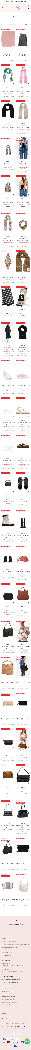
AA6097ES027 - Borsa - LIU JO (8, 826)
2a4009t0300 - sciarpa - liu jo (7, 55)
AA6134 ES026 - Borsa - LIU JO (23, 900)
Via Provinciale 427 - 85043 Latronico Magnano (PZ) (15, 944)
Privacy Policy (5, 991)
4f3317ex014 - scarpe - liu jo (8, 572)
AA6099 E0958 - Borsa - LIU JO (23, 864)
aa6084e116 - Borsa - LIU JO (8, 790)
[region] (15, 924)
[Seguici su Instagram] (7, 1018)
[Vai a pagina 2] (24, 911)
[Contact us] (27, 1041)
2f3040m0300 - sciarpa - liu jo (23, 277)
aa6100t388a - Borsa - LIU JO (8, 900)
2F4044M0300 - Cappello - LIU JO (23, 312)
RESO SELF (5, 1013)
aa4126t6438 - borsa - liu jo (23, 572)
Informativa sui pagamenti (8, 999)
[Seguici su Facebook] (2, 1018)
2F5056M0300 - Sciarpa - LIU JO (23, 348)
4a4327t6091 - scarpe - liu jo (8, 423)
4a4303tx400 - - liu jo (8, 386)
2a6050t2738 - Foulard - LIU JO (8, 239)
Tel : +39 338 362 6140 (7, 950)
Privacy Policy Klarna (7, 1005)
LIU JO (8, 51)
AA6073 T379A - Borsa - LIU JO (8, 755)
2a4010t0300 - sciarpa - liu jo (23, 55)
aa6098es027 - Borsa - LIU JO (8, 864)
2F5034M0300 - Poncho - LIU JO (8, 348)
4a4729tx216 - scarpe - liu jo (8, 498)
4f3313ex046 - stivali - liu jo (23, 536)
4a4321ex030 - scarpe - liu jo (23, 386)
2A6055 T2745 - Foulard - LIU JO (23, 239)
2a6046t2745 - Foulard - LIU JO (23, 201)
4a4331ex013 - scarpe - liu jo (23, 423)
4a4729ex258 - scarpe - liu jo (23, 461)
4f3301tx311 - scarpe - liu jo (23, 498)
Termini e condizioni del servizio (10, 1002)
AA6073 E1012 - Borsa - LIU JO (23, 719)
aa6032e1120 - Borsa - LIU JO (23, 647)
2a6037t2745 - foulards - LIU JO (8, 164)
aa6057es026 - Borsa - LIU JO (8, 683)
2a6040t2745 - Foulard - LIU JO (23, 164)
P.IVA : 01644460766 (7, 952)
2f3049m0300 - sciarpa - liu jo (7, 312)
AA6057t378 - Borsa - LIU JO (23, 683)
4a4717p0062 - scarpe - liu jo (8, 461)
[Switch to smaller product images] (28, 24)
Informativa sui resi (6, 994)
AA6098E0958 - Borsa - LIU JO (23, 826)
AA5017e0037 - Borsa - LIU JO (8, 647)
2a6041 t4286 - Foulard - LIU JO (8, 201)
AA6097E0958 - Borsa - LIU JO (23, 790)
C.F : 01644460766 (6, 955)
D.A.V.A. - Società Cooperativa (9, 941)
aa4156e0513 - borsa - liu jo (8, 609)
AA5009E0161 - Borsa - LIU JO (23, 609)
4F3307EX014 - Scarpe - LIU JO (8, 536)
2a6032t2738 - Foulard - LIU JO (23, 126)
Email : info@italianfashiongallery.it (10, 947)
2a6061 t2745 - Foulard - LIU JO (8, 277)
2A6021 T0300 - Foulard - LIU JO (8, 126)
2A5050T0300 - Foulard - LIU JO (23, 90)
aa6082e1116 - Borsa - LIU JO (23, 755)
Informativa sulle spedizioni (9, 996)
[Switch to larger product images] (26, 24)
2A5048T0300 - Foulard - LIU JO (8, 90)
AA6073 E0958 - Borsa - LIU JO (8, 719)
